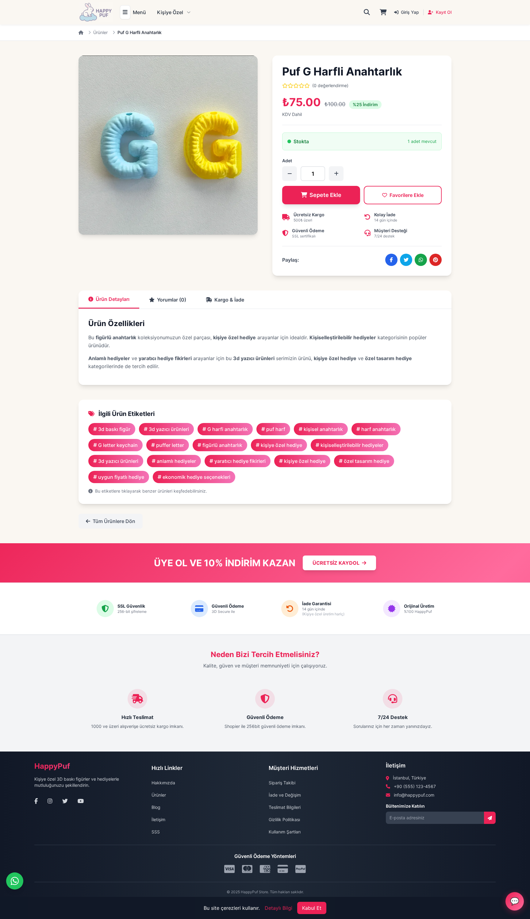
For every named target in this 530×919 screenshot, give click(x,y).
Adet (287, 160)
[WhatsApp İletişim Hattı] (14, 881)
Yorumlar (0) (171, 300)
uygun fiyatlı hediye (121, 477)
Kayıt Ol (443, 12)
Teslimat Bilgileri (285, 807)
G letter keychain (118, 445)
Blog (156, 807)
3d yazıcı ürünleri (169, 429)
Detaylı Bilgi (278, 908)
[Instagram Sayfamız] (50, 801)
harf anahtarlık (378, 429)
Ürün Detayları (112, 299)
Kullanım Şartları (285, 831)
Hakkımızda (163, 782)
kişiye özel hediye (281, 445)
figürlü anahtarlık (222, 445)
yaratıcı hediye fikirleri (240, 461)
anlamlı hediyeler (176, 461)
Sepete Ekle (325, 195)
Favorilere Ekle (407, 195)
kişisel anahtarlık (323, 429)
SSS (156, 831)
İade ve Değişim (285, 795)
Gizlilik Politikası (284, 819)
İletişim (158, 819)
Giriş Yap (409, 12)
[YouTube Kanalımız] (80, 801)
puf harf (275, 429)
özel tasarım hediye (366, 461)
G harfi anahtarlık (227, 429)
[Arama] (366, 12)
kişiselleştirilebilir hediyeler (352, 445)
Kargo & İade (229, 300)
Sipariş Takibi (282, 782)
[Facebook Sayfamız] (36, 801)
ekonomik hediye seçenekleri (196, 477)
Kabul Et (311, 908)
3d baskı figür (114, 429)
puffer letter (170, 445)
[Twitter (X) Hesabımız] (65, 801)
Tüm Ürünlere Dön (114, 521)
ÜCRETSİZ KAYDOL (336, 563)
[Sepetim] (383, 12)
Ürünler (100, 32)
